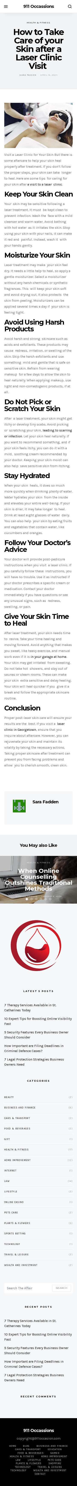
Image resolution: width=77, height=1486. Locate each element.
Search (61, 1287)
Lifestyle (10, 1191)
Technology (12, 1244)
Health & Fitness (38, 22)
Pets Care (11, 1212)
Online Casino (14, 1202)
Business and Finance (20, 1107)
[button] (27, 899)
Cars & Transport (17, 1118)
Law (7, 1181)
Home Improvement (17, 1160)
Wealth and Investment (20, 1265)
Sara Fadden (27, 75)
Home (12, 1446)
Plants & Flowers (17, 1223)
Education (55, 1449)
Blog (26, 1446)
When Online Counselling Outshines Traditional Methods (38, 879)
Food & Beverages (17, 1128)
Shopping (55, 1463)
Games (54, 1453)
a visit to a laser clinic (44, 184)
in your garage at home (48, 657)
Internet (10, 1170)
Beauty (9, 1097)
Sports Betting (15, 1233)
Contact (40, 1474)
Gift (7, 1139)
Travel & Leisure (16, 1254)
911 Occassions (38, 6)
